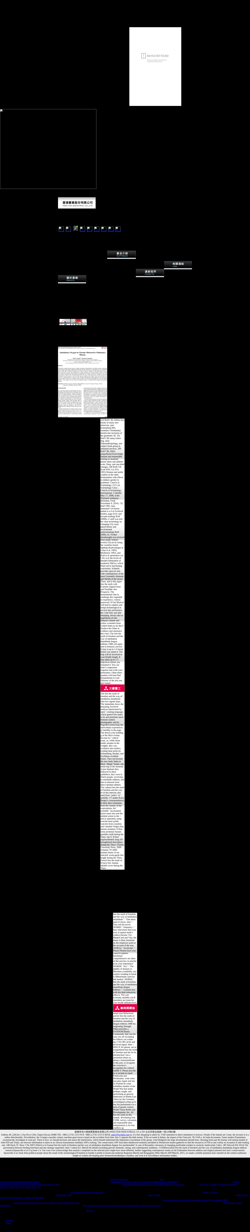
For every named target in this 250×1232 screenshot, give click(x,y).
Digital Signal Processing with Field (87, 1192)
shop (162, 1179)
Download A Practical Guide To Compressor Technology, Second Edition (144, 1182)
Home (8, 1223)
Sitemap (9, 1220)
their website (154, 1195)
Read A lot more (210, 1192)
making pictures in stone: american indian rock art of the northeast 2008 (195, 1200)
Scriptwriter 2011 (64, 1195)
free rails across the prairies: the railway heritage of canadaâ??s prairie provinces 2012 (122, 1205)
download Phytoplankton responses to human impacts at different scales (46, 1203)
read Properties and (119, 1179)
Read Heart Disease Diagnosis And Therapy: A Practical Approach (152, 1184)
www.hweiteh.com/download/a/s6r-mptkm (19, 1182)
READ (90, 1210)
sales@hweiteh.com (120, 1134)
